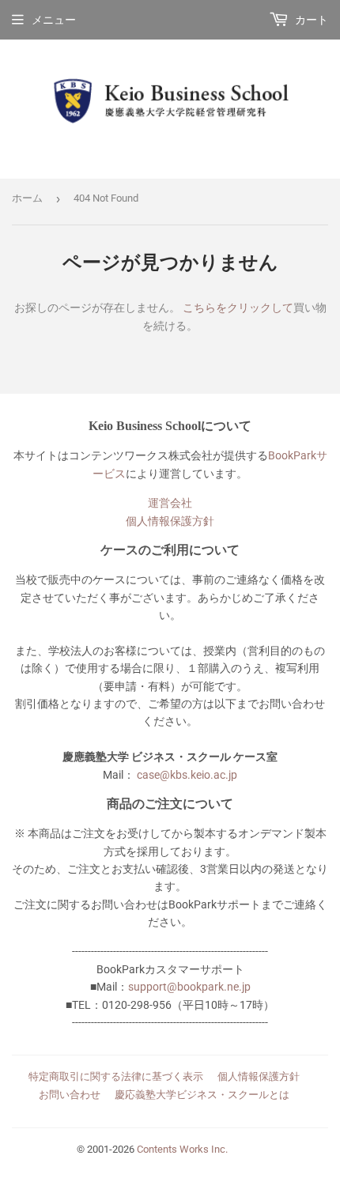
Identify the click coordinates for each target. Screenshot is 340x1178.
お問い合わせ (69, 1095)
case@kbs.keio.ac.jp (187, 774)
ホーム (27, 198)
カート (310, 19)
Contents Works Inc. (182, 1149)
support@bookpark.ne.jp (189, 986)
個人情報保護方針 (170, 521)
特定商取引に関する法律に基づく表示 (115, 1076)
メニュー (54, 19)
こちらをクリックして (238, 307)
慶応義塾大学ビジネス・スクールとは (202, 1095)
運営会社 (170, 502)
